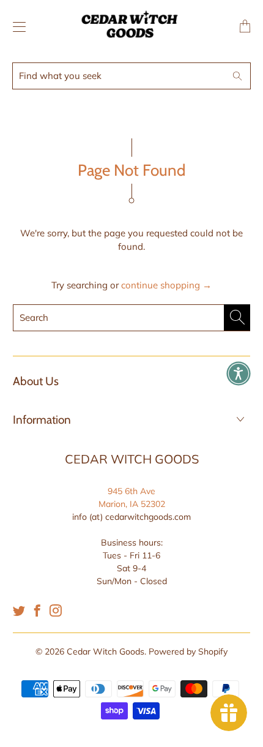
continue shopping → (166, 285)
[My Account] (16, 26)
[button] (238, 373)
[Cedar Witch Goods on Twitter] (19, 610)
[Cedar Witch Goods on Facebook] (37, 610)
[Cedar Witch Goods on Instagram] (56, 610)
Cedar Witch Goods (105, 651)
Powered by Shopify (188, 651)
